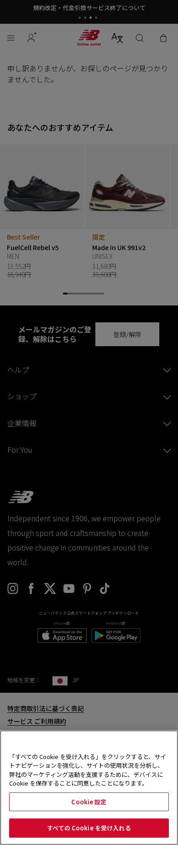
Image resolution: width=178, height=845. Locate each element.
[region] (89, 787)
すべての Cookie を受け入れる (89, 828)
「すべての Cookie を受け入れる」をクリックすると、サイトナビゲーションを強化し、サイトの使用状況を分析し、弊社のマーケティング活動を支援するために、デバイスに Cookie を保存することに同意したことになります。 (87, 770)
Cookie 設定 (88, 801)
